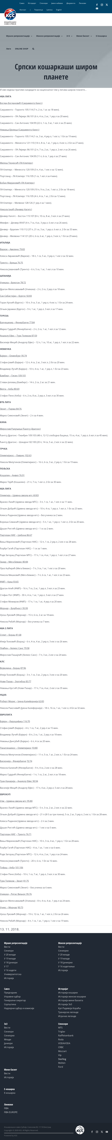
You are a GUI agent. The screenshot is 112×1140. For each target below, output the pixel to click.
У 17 (6, 966)
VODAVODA (64, 1043)
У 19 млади (10, 958)
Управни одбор (12, 996)
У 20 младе (64, 954)
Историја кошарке (68, 992)
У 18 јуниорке (65, 962)
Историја (9, 978)
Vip (59, 1055)
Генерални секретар (15, 1000)
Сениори (9, 950)
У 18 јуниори (10, 962)
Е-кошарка (9, 1092)
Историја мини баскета (70, 1000)
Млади (7, 1039)
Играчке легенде (67, 1016)
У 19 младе (64, 958)
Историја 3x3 (65, 1004)
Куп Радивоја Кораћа (69, 1008)
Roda (61, 1039)
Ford (60, 1066)
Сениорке (63, 950)
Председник (10, 992)
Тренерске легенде (68, 1012)
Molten (61, 1062)
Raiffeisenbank (65, 1035)
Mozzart (62, 1051)
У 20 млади (10, 954)
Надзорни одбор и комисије (19, 1008)
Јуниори (8, 1043)
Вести (7, 946)
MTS (60, 1027)
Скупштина (10, 1004)
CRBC (61, 1047)
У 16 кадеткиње (66, 966)
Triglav (61, 1031)
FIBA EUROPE (10, 1112)
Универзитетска (12, 974)
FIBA (6, 1108)
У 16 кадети (10, 970)
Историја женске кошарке (72, 996)
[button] (33, 48)
